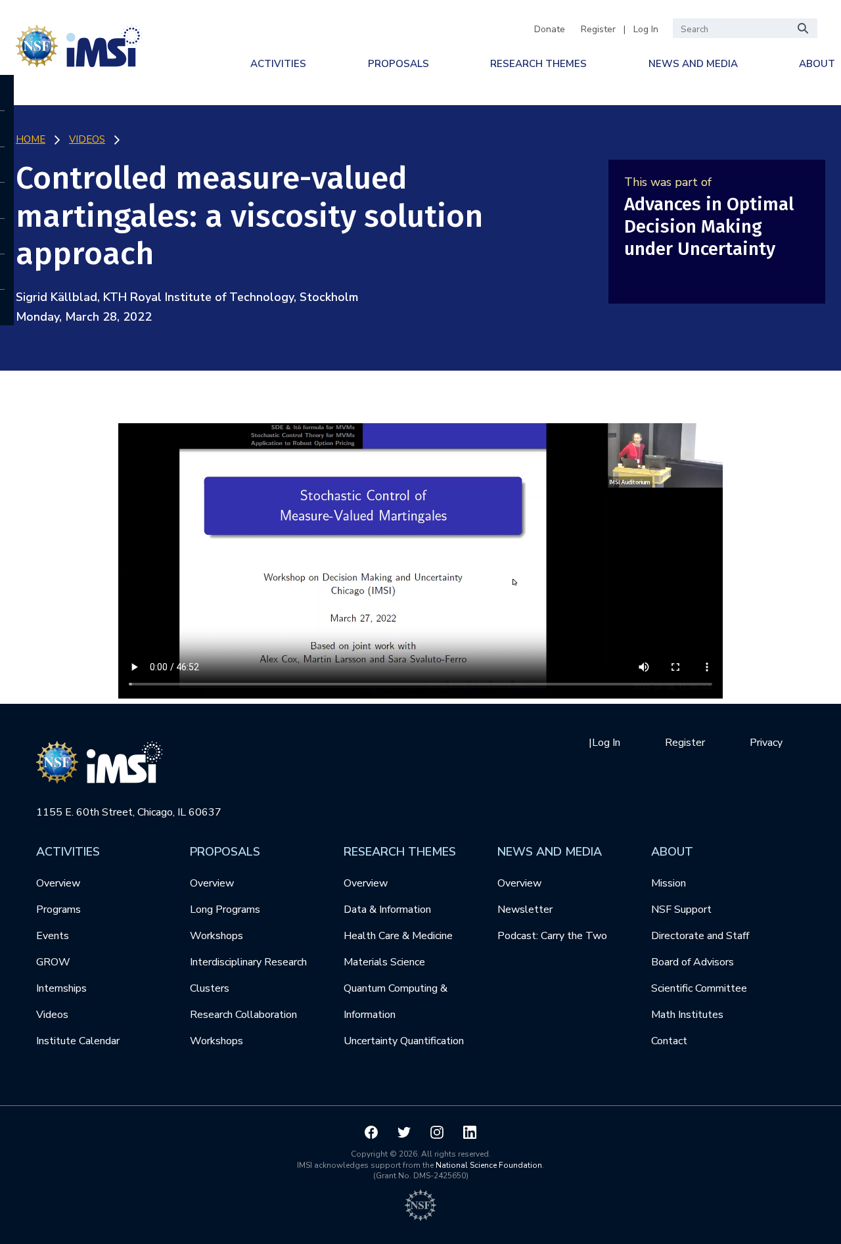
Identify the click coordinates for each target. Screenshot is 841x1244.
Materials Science (384, 962)
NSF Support (681, 909)
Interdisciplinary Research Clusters (248, 975)
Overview (58, 883)
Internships (61, 988)
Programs (58, 909)
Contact (669, 1041)
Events (52, 936)
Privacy (766, 742)
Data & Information (387, 909)
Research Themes (538, 63)
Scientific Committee (699, 988)
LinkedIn (469, 1132)
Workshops (216, 936)
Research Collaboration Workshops (243, 1027)
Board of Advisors (692, 962)
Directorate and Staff (700, 936)
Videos (52, 1014)
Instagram (436, 1132)
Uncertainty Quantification (404, 1041)
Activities (278, 63)
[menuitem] (278, 64)
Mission (668, 883)
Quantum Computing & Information (395, 1001)
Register (598, 29)
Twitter (404, 1132)
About (817, 63)
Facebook (371, 1132)
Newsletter (525, 909)
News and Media (693, 63)
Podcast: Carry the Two (552, 936)
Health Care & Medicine (398, 936)
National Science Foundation (489, 1165)
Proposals (398, 63)
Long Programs (225, 909)
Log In (645, 29)
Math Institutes (687, 1014)
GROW (53, 962)
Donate (549, 29)
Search (803, 28)
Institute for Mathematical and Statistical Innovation (83, 43)
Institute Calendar (78, 1041)
